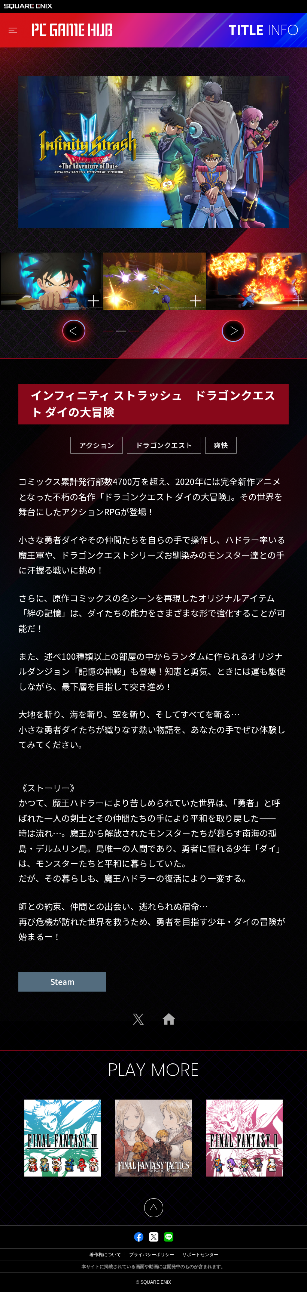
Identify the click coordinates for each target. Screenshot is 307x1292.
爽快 (221, 445)
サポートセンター (200, 1254)
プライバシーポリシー (151, 1254)
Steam (62, 981)
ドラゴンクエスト (164, 445)
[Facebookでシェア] (138, 1240)
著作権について (105, 1254)
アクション (96, 445)
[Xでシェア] (153, 1240)
